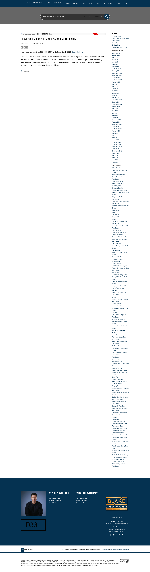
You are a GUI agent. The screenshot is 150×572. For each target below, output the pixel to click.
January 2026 (116, 71)
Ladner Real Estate (118, 306)
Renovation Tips (117, 361)
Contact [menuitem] (118, 3)
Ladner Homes (116, 303)
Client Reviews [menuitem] (87, 3)
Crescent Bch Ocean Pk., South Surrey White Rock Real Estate (119, 239)
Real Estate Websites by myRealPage (119, 549)
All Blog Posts (116, 36)
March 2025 (115, 93)
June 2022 (115, 157)
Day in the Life (116, 243)
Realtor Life (115, 359)
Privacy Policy (105, 549)
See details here (78, 52)
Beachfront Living (117, 181)
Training (114, 417)
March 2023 (115, 140)
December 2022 (117, 144)
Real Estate (115, 357)
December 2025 (117, 73)
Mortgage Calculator (55, 500)
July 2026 (115, 57)
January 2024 (116, 122)
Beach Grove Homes (118, 174)
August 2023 (116, 131)
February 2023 (116, 142)
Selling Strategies (117, 379)
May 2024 (115, 113)
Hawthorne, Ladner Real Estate (33, 45)
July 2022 (115, 155)
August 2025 (116, 82)
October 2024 (116, 102)
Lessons (114, 312)
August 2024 (116, 106)
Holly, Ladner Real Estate (120, 286)
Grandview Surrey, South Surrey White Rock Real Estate (119, 277)
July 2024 (115, 109)
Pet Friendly (115, 346)
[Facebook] (113, 534)
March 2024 (115, 117)
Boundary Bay (116, 186)
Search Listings (53, 503)
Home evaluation (81, 500)
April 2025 (115, 91)
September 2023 (117, 129)
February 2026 (116, 68)
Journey (114, 290)
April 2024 (115, 115)
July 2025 (115, 84)
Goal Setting (116, 272)
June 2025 (115, 86)
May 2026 (115, 62)
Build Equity (115, 210)
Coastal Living (116, 230)
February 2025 (116, 95)
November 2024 (117, 100)
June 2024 (115, 111)
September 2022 (117, 151)
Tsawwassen (116, 419)
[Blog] (117, 534)
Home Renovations (118, 288)
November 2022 (117, 146)
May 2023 (115, 135)
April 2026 (115, 64)
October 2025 (116, 77)
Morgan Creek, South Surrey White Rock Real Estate (119, 321)
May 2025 (115, 88)
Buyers (114, 212)
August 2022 (116, 153)
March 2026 (115, 66)
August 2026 (116, 55)
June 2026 (115, 60)
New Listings (116, 40)
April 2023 (115, 137)
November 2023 (117, 124)
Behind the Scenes (118, 183)
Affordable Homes (117, 168)
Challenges (115, 214)
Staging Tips (116, 386)
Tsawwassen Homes (118, 430)
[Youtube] (123, 534)
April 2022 (115, 162)
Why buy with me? (54, 498)
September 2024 (117, 104)
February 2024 (116, 120)
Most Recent (116, 53)
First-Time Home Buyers (119, 266)
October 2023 (116, 126)
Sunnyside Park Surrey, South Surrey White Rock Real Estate (119, 408)
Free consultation (81, 503)
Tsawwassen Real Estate (119, 47)
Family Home (116, 261)
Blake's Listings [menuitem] (72, 3)
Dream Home (116, 250)
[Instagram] (111, 534)
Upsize (114, 439)
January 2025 (116, 97)
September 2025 (117, 80)
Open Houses (116, 43)
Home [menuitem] (126, 3)
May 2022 (115, 160)
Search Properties (103, 3)
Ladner (114, 297)
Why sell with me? (82, 498)
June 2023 (115, 133)
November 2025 (117, 75)
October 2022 (116, 148)
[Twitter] (119, 534)
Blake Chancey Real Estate (120, 38)
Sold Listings (116, 45)
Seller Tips (115, 377)
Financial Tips (116, 263)
